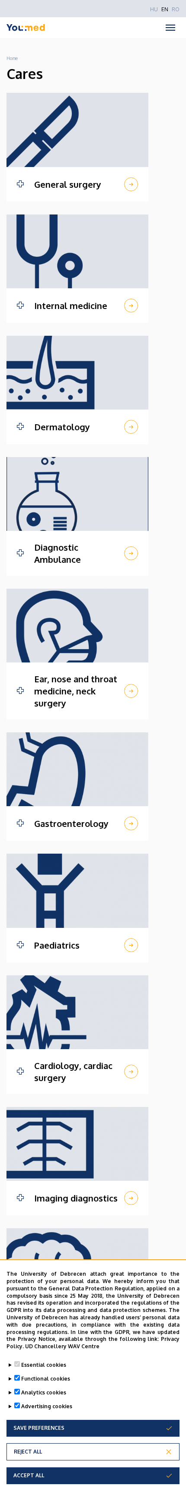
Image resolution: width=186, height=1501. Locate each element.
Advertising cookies (46, 1406)
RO (176, 9)
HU (154, 9)
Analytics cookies (43, 1392)
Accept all (28, 1475)
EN (164, 9)
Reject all (28, 1451)
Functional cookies (45, 1378)
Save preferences (38, 1428)
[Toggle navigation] (170, 27)
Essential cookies (43, 1365)
